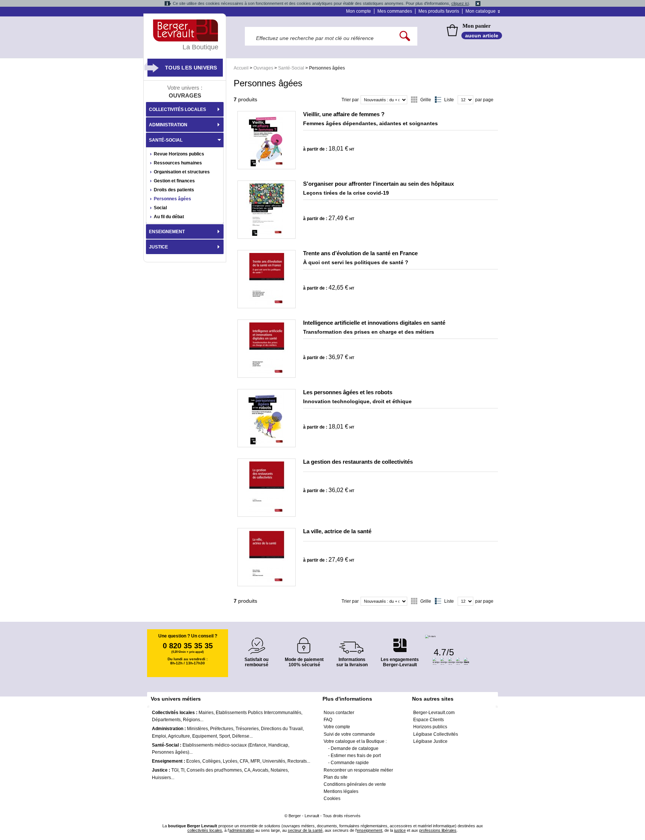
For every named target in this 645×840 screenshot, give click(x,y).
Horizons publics (430, 726)
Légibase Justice (430, 741)
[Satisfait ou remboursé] (256, 641)
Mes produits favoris (438, 11)
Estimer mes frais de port (356, 755)
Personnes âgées (172, 198)
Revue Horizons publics (179, 154)
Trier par (350, 99)
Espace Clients (428, 719)
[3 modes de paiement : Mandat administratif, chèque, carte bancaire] (304, 642)
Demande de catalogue (354, 748)
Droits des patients (174, 189)
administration (241, 830)
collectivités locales (204, 830)
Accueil (241, 68)
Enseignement (167, 231)
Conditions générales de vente (355, 784)
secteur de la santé (305, 830)
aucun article (481, 35)
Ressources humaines (178, 163)
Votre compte (337, 726)
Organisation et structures (182, 172)
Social (160, 207)
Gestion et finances (174, 180)
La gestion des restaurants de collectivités (358, 461)
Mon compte (358, 11)
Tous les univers (191, 68)
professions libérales (438, 830)
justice (400, 830)
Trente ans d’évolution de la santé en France (360, 253)
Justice (158, 247)
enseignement (369, 830)
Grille (425, 99)
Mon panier (476, 26)
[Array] (266, 140)
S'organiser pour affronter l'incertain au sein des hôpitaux (378, 183)
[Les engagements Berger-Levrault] (399, 641)
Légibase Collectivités (435, 734)
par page (484, 99)
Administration (168, 124)
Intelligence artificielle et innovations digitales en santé (374, 322)
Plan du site (336, 777)
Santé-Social (291, 68)
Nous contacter (339, 712)
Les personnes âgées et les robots (347, 392)
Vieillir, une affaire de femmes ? (343, 114)
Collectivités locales (177, 109)
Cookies (332, 798)
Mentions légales (341, 791)
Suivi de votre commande (349, 734)
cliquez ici (460, 3)
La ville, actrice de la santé (337, 531)
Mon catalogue (480, 11)
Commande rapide (350, 762)
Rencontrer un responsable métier (358, 770)
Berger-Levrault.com (434, 712)
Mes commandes (394, 11)
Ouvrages (263, 68)
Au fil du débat (169, 216)
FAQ (328, 719)
